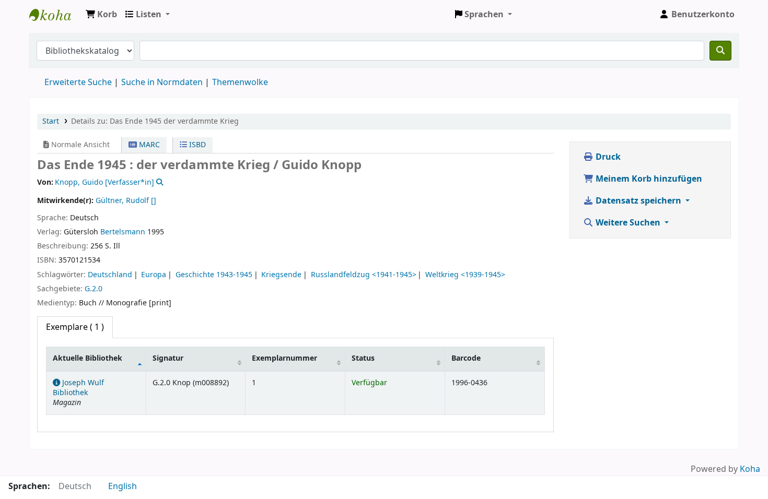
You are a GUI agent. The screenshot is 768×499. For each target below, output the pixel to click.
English (122, 486)
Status (363, 358)
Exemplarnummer (284, 358)
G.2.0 (93, 288)
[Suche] (720, 51)
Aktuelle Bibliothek (87, 358)
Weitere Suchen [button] (628, 223)
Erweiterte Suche (78, 82)
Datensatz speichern (638, 201)
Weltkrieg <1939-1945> (465, 274)
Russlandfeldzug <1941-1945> (363, 274)
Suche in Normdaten (162, 82)
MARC (148, 144)
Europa (153, 274)
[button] (101, 14)
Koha (750, 469)
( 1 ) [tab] (75, 327)
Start (50, 121)
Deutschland (110, 274)
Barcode (466, 358)
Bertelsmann (122, 232)
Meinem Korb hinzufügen (648, 179)
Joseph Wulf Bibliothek (55, 14)
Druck (607, 157)
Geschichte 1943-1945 (214, 274)
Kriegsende (281, 274)
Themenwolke (240, 82)
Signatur (168, 358)
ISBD (196, 144)
